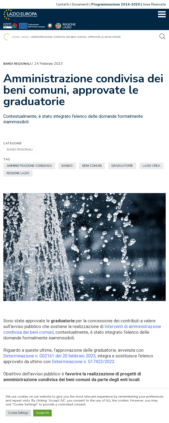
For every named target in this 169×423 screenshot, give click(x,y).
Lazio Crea (151, 166)
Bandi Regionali (17, 64)
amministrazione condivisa (29, 166)
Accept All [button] (42, 413)
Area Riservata (154, 4)
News (25, 37)
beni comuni (92, 166)
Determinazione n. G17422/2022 (83, 361)
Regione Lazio (18, 173)
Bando (67, 166)
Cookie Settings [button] (18, 413)
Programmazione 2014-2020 (115, 4)
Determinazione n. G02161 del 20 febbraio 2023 (49, 355)
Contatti (62, 4)
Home (15, 37)
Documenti (80, 4)
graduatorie (122, 166)
